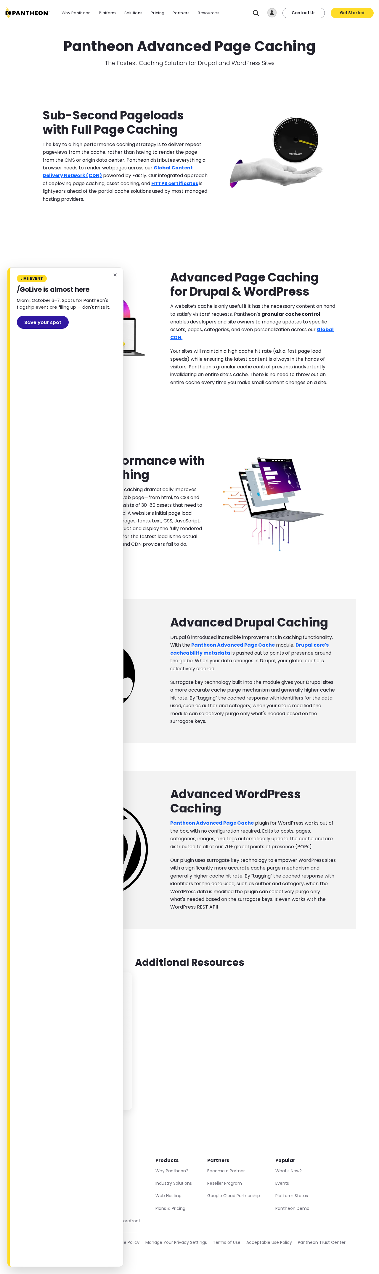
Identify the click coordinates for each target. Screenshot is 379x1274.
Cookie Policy (125, 1242)
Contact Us (304, 13)
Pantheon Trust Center (322, 1242)
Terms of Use (226, 1242)
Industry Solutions (173, 1183)
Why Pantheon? (171, 1171)
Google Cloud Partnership (233, 1196)
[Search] (256, 13)
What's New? (288, 1171)
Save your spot (42, 322)
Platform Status (291, 1196)
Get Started (352, 13)
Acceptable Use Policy (269, 1242)
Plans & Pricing (170, 1208)
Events (282, 1183)
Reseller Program (224, 1183)
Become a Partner (226, 1171)
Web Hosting (168, 1196)
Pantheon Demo (292, 1208)
